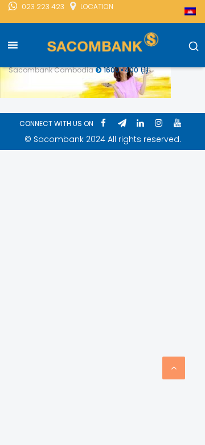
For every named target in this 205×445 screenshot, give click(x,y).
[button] (193, 47)
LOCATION (96, 6)
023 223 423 (43, 6)
